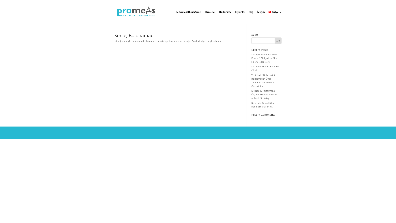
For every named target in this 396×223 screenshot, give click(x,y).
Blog (251, 12)
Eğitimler (240, 12)
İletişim (261, 12)
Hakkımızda (225, 12)
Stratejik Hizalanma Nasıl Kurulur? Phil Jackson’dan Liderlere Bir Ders (264, 58)
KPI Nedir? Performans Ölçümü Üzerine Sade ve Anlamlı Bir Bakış (264, 94)
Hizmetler (210, 12)
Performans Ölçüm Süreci (188, 12)
